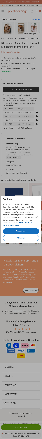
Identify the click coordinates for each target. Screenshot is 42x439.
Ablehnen (21, 238)
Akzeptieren (21, 231)
